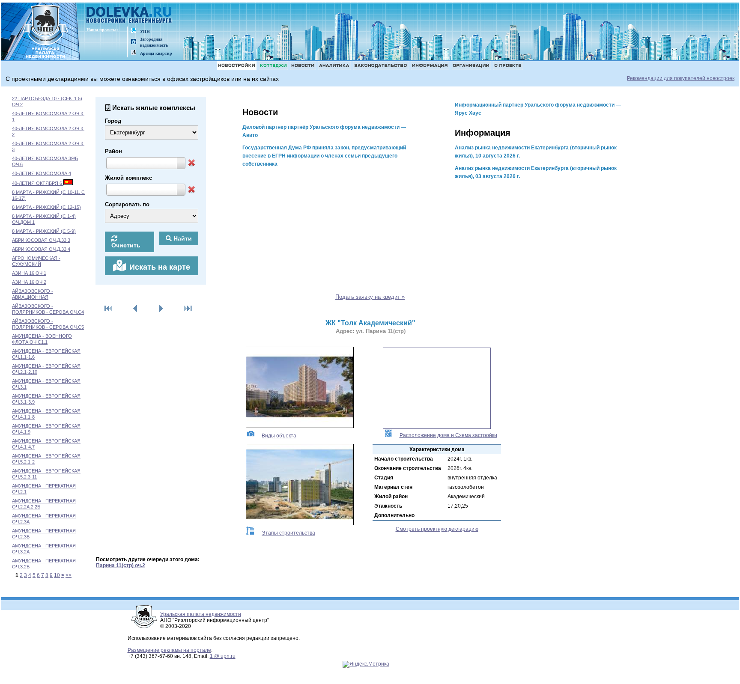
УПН (145, 31)
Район (113, 151)
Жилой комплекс (128, 178)
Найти (182, 238)
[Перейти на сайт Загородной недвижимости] (133, 42)
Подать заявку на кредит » (370, 297)
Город (113, 121)
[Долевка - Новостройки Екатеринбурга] (129, 15)
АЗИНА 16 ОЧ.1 (29, 273)
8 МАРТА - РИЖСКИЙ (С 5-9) (44, 231)
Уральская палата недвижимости (200, 614)
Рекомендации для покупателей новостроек (680, 78)
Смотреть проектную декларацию (437, 529)
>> (69, 575)
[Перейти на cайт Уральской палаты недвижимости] (133, 31)
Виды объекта (279, 436)
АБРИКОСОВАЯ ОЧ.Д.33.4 (41, 249)
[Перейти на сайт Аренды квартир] (133, 53)
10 (57, 575)
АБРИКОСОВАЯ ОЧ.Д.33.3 (41, 240)
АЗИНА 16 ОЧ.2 (29, 282)
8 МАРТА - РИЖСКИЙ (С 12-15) (46, 207)
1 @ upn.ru (223, 656)
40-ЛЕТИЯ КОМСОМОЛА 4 (41, 173)
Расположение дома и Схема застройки (448, 435)
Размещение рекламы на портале (169, 650)
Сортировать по (127, 204)
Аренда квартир (156, 53)
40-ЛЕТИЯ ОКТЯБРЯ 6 (37, 183)
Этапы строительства (288, 533)
